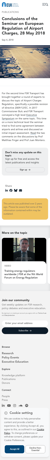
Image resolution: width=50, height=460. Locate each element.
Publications (9, 379)
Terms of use (42, 313)
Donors (6, 383)
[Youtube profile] (9, 406)
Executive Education (15, 361)
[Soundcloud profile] (21, 406)
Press (5, 400)
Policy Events (10, 357)
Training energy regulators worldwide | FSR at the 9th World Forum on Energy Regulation (23, 274)
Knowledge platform (13, 375)
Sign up (23, 170)
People (6, 396)
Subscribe (23, 331)
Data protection (10, 315)
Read (33, 133)
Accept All (14, 449)
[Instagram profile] (14, 406)
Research (8, 353)
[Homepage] (10, 4)
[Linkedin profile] (3, 406)
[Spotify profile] (26, 406)
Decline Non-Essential (35, 449)
